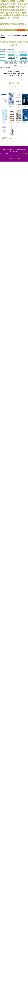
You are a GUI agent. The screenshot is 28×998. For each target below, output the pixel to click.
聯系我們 (4, 32)
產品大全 (21, 30)
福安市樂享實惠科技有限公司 (11, 156)
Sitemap (18, 158)
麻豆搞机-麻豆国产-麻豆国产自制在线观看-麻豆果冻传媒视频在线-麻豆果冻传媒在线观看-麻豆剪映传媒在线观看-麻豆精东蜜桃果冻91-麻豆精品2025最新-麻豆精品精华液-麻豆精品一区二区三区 (14, 9)
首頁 (3, 30)
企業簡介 (12, 30)
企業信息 (14, 32)
